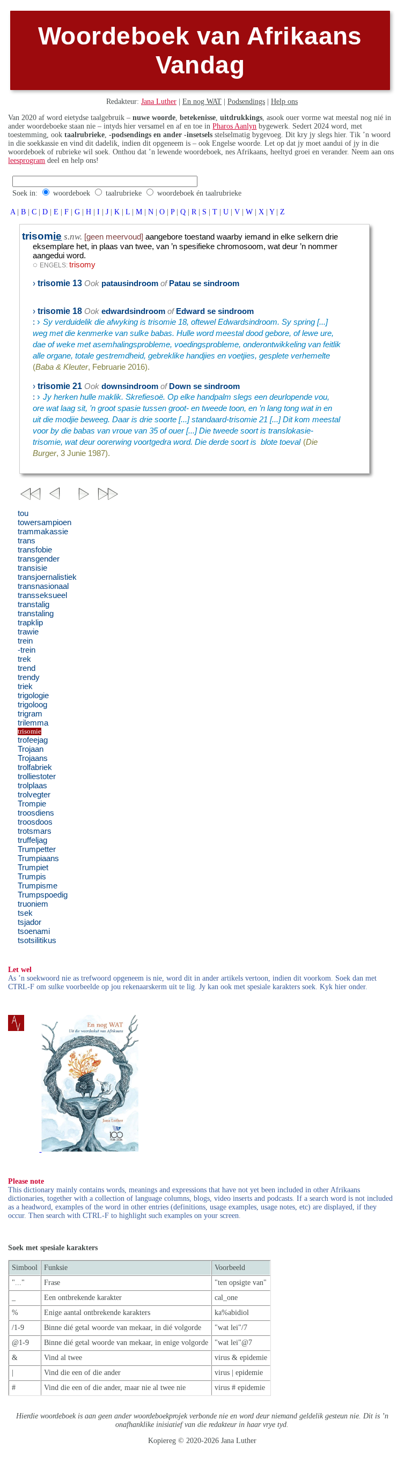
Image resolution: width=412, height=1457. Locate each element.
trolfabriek (35, 767)
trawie (28, 631)
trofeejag (33, 740)
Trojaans (33, 758)
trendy (29, 677)
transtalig (33, 604)
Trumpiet (33, 867)
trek (24, 659)
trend (26, 668)
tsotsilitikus (37, 940)
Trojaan (30, 749)
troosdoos (35, 822)
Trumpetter (37, 849)
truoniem (33, 904)
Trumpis (32, 876)
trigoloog (32, 704)
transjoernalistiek (47, 577)
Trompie (32, 804)
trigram (30, 713)
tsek (25, 913)
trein (25, 641)
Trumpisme (37, 885)
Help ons (284, 102)
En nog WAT (202, 102)
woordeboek (71, 193)
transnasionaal (43, 586)
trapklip (30, 622)
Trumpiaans (38, 858)
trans (26, 540)
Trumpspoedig (43, 895)
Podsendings (246, 102)
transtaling (36, 613)
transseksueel (42, 595)
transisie (32, 568)
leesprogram (26, 160)
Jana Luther (158, 102)
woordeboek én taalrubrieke (199, 193)
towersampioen (44, 522)
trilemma (33, 723)
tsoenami (34, 931)
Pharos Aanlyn (234, 126)
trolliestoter (37, 776)
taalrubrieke (124, 193)
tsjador (29, 922)
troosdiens (36, 813)
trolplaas (32, 785)
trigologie (33, 695)
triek (25, 686)
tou (23, 513)
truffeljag (32, 840)
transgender (39, 559)
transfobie (35, 550)
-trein (26, 650)
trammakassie (43, 531)
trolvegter (34, 794)
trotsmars (35, 831)
